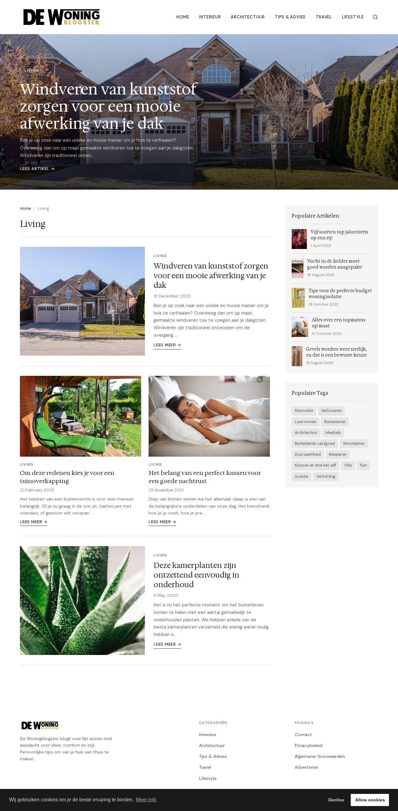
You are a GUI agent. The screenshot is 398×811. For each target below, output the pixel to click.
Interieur (210, 17)
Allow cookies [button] (370, 799)
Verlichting (326, 476)
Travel (324, 17)
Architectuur (248, 17)
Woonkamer (354, 443)
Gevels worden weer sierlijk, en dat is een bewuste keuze (336, 352)
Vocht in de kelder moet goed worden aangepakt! (334, 264)
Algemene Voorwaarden (320, 756)
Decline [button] (336, 799)
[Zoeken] (375, 17)
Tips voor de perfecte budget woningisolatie (340, 294)
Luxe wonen (305, 421)
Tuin (363, 465)
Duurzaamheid (308, 454)
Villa (348, 465)
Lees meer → (167, 345)
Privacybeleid (308, 745)
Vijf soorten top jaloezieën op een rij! (339, 235)
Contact (303, 734)
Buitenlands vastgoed (315, 443)
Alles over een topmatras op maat (338, 323)
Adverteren (306, 767)
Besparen (337, 454)
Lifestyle (353, 17)
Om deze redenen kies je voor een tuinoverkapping (67, 477)
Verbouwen (331, 410)
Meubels (333, 432)
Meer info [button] (146, 799)
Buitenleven (334, 421)
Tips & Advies (290, 17)
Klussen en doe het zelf (315, 465)
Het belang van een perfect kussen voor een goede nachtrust (205, 477)
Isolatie (301, 476)
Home (182, 17)
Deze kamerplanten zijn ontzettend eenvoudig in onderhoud (196, 575)
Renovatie (304, 410)
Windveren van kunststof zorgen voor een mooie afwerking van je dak (211, 275)
